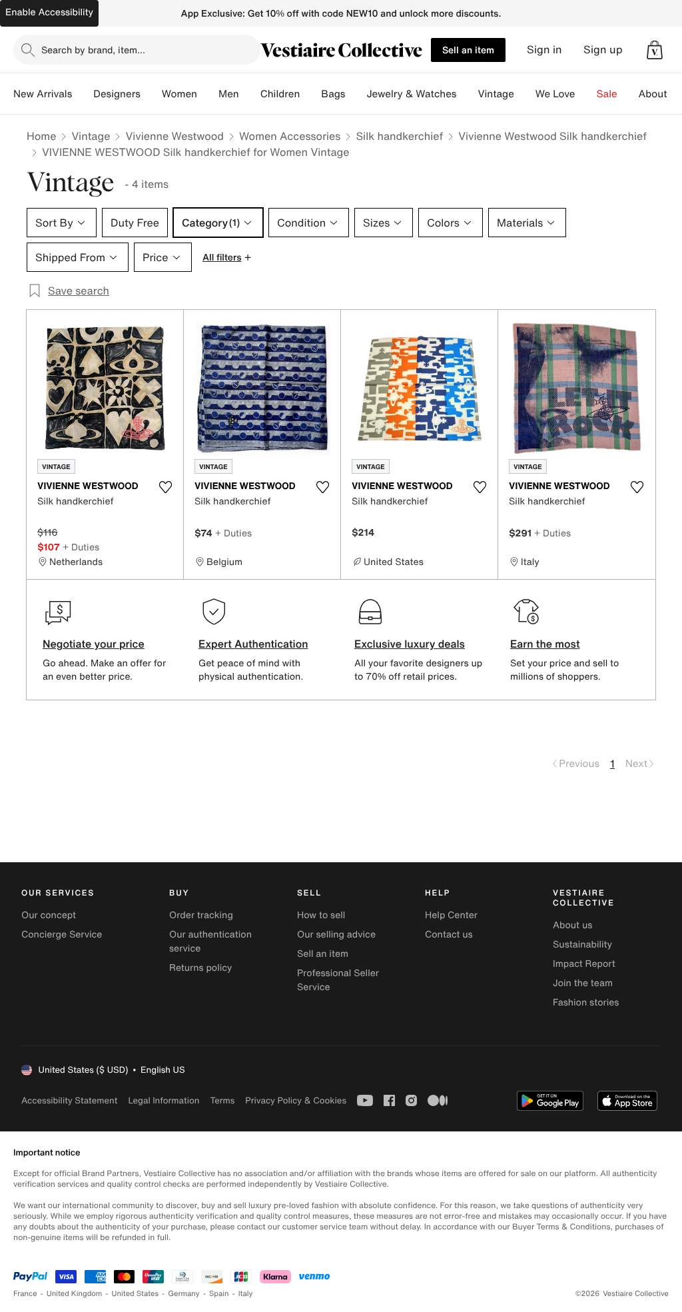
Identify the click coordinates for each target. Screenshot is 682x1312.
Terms (222, 1100)
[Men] (249, 94)
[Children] (310, 94)
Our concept (48, 915)
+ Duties (81, 547)
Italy (245, 1294)
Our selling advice (336, 935)
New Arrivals (42, 94)
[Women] (207, 94)
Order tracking (201, 915)
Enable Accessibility (49, 12)
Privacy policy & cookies (295, 1100)
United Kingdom (75, 1294)
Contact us (449, 935)
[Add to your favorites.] (165, 487)
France (25, 1294)
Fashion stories (586, 1002)
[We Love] (586, 94)
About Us (660, 94)
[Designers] (151, 94)
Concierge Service (61, 935)
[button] (654, 50)
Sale (607, 94)
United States (135, 1294)
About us (572, 925)
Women (179, 94)
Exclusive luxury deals (409, 644)
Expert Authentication (253, 644)
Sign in (544, 50)
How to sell (321, 915)
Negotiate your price (94, 644)
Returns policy (200, 968)
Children (280, 94)
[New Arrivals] (82, 94)
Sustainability (582, 945)
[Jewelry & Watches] (467, 94)
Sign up (603, 50)
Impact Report (584, 964)
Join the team (583, 983)
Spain (219, 1294)
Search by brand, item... (93, 50)
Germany (184, 1294)
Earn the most (545, 644)
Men (228, 94)
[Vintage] (524, 94)
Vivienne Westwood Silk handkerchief (552, 136)
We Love (555, 94)
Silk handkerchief (399, 136)
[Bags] (355, 94)
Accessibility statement (69, 1100)
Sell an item (468, 50)
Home (41, 136)
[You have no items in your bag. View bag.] (654, 50)
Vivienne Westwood (174, 136)
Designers (117, 94)
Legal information (163, 1100)
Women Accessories (289, 136)
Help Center (451, 915)
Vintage (495, 94)
